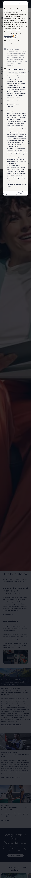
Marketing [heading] (10, 111)
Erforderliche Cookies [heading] (13, 49)
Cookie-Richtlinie (8, 36)
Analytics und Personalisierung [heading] (16, 69)
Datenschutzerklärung (10, 37)
